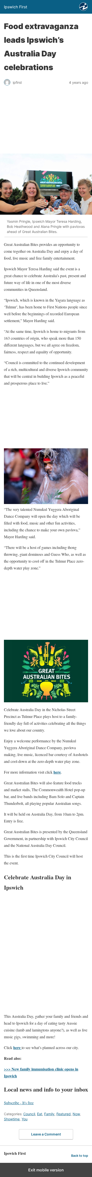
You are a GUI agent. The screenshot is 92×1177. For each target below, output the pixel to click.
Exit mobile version (46, 1169)
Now (76, 1114)
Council (29, 1114)
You (24, 1119)
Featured (63, 1114)
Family (49, 1114)
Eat (39, 1114)
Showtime (12, 1119)
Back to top (79, 1155)
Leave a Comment (46, 1134)
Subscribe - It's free (19, 1102)
